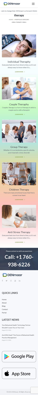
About (4, 303)
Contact (5, 309)
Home (11, 19)
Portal (4, 313)
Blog (3, 306)
